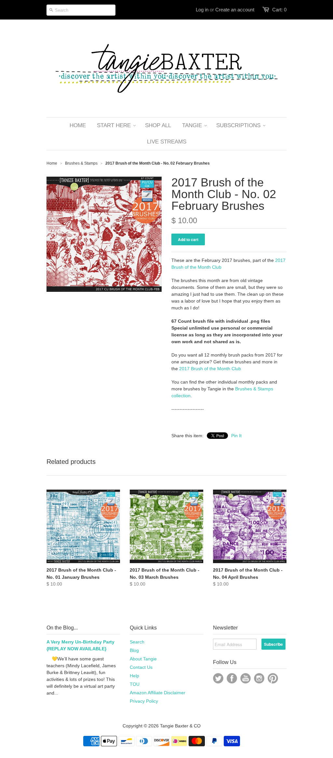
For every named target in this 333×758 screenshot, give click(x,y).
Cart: (279, 9)
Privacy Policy (144, 701)
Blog (134, 650)
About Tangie (143, 658)
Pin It (236, 435)
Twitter (218, 678)
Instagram (259, 678)
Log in (202, 9)
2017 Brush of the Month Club (210, 368)
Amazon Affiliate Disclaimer (157, 692)
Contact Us (141, 667)
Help (134, 675)
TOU (135, 684)
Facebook (232, 678)
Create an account (234, 9)
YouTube (245, 678)
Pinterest (273, 678)
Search (137, 641)
